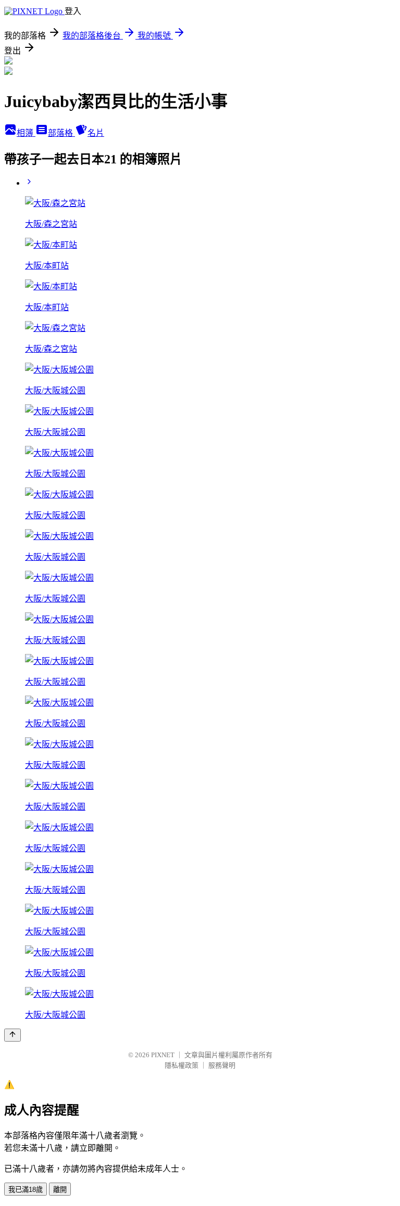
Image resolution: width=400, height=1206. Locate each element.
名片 (96, 133)
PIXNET (162, 1055)
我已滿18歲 (25, 1190)
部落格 (61, 133)
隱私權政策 (181, 1065)
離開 (60, 1190)
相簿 (26, 133)
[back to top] (12, 1035)
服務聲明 (221, 1065)
